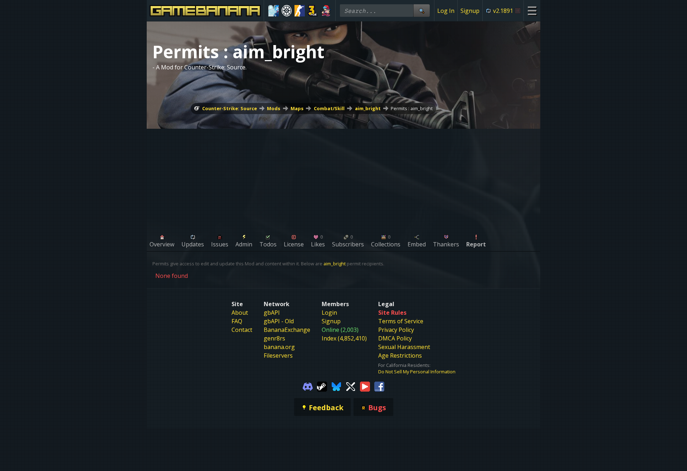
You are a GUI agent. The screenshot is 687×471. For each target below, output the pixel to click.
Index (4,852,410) (344, 338)
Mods (273, 108)
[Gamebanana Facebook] (379, 386)
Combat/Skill (329, 108)
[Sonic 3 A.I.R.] (313, 11)
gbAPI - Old (279, 321)
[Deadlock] (286, 11)
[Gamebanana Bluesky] (336, 386)
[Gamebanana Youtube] (365, 386)
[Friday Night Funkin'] (325, 11)
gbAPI (272, 313)
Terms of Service (400, 321)
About (240, 313)
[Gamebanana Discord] (307, 386)
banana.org (279, 347)
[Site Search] (421, 10)
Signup (470, 11)
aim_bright (368, 108)
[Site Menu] (531, 10)
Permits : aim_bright (412, 108)
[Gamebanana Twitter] (350, 386)
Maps (297, 108)
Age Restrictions (400, 355)
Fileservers (278, 355)
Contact (242, 330)
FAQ (237, 321)
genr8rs (274, 338)
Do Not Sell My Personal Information (416, 371)
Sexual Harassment (404, 347)
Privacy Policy (396, 330)
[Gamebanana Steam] (322, 386)
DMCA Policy (395, 338)
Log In (445, 11)
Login (329, 313)
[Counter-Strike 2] (299, 11)
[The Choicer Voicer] (273, 11)
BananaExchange (287, 330)
